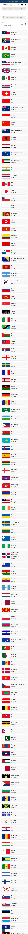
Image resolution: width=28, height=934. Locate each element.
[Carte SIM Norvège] (6, 380)
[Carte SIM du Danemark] (6, 670)
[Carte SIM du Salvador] (6, 633)
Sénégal (13, 865)
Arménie (13, 492)
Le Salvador (14, 632)
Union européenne (17, 153)
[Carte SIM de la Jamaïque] (6, 806)
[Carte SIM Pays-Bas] (6, 595)
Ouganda (14, 722)
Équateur (14, 579)
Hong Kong (14, 484)
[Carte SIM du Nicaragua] (6, 874)
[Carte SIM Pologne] (6, 617)
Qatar (13, 601)
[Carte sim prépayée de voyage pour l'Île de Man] (6, 716)
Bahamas (14, 858)
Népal (13, 730)
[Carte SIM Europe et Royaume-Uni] (6, 640)
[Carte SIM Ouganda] (6, 723)
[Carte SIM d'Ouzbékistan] (6, 418)
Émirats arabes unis (17, 160)
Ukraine (13, 515)
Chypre (13, 820)
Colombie (14, 235)
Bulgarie (13, 790)
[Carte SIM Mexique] (6, 78)
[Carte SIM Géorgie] (6, 357)
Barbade (13, 798)
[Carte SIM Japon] (6, 191)
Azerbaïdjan (14, 624)
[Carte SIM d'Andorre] (6, 312)
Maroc (13, 243)
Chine (13, 122)
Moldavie (14, 662)
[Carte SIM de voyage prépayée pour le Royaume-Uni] (6, 70)
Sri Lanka (14, 213)
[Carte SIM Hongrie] (6, 844)
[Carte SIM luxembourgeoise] (6, 919)
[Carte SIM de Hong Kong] (6, 485)
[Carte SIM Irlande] (6, 508)
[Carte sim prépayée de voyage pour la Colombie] (6, 236)
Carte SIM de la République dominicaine (15, 554)
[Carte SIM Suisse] (6, 93)
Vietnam (13, 228)
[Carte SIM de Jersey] (6, 889)
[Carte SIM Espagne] (6, 455)
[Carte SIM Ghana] (6, 572)
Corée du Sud (15, 281)
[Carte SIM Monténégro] (6, 267)
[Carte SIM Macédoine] (6, 610)
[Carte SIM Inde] (6, 169)
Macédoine (14, 609)
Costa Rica (14, 85)
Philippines (14, 424)
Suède (13, 364)
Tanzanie (14, 326)
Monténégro (15, 266)
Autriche (13, 699)
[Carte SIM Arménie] (6, 493)
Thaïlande (14, 175)
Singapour (14, 303)
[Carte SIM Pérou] (6, 184)
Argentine (14, 273)
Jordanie (13, 760)
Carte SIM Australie (17, 107)
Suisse (13, 92)
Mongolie (14, 745)
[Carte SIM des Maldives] (6, 693)
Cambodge (14, 477)
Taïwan (13, 341)
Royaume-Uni (15, 70)
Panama (13, 251)
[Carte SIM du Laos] (6, 753)
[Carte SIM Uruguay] (6, 565)
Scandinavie (15, 522)
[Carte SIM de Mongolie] (6, 746)
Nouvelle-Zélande (16, 130)
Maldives (14, 692)
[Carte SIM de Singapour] (6, 304)
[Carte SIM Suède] (6, 365)
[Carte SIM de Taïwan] (6, 342)
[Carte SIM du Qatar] (6, 602)
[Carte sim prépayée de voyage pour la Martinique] (6, 814)
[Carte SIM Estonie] (6, 912)
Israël (13, 205)
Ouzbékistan (15, 417)
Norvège (13, 379)
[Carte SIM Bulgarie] (6, 791)
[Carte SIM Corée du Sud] (6, 282)
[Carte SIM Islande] (6, 448)
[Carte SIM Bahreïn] (6, 768)
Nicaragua (14, 873)
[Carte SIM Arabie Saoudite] (6, 410)
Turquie (13, 100)
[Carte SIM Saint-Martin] (6, 783)
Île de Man (14, 715)
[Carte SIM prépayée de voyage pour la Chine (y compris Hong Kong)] (6, 123)
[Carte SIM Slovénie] (6, 897)
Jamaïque (14, 805)
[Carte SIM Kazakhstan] (6, 440)
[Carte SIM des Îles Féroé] (6, 470)
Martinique (14, 813)
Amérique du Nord (16, 62)
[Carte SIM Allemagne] (6, 395)
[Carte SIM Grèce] (6, 538)
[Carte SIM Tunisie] (6, 221)
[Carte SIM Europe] (6, 154)
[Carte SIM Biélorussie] (6, 433)
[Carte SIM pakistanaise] (6, 738)
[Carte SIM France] (6, 372)
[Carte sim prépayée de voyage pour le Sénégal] (6, 866)
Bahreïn (13, 767)
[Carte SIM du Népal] (6, 731)
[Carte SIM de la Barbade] (6, 798)
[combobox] (14, 8)
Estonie (13, 911)
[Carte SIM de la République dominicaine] (6, 555)
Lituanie (13, 530)
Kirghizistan (14, 677)
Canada (13, 47)
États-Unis (14, 32)
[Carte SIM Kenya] (6, 387)
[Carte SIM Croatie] (6, 829)
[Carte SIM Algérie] (6, 655)
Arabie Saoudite (16, 409)
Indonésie (14, 115)
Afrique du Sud (15, 39)
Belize (13, 926)
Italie (12, 319)
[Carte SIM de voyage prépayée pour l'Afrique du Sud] (6, 40)
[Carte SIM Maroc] (6, 244)
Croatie (13, 828)
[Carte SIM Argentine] (6, 274)
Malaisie (13, 500)
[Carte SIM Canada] (6, 48)
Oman (13, 334)
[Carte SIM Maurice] (6, 463)
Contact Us (3, 930)
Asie (12, 296)
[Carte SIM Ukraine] (6, 516)
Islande (13, 447)
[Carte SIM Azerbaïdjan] (6, 625)
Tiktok (13, 311)
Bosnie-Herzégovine (17, 258)
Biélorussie (14, 432)
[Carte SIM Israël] (6, 206)
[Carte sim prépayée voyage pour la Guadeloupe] (6, 776)
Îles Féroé (14, 469)
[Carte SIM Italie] (6, 319)
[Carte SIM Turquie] (6, 101)
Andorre (13, 401)
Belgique (14, 707)
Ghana (13, 571)
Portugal (13, 647)
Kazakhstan (14, 439)
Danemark (14, 669)
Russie (13, 288)
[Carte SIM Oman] (6, 335)
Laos (12, 752)
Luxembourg (15, 918)
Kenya (13, 386)
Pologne (13, 616)
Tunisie (13, 220)
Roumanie (14, 835)
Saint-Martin (15, 782)
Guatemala (14, 586)
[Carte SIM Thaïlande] (6, 176)
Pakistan (13, 737)
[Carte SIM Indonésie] (6, 116)
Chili (12, 198)
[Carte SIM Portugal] (6, 648)
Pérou (13, 183)
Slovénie (14, 896)
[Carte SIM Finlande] (6, 882)
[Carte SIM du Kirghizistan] (6, 678)
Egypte (13, 145)
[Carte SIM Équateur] (6, 580)
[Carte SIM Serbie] (6, 350)
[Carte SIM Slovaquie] (6, 904)
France (13, 371)
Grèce (13, 537)
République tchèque (17, 684)
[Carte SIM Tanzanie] (6, 327)
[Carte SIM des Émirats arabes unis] (6, 161)
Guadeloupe (15, 775)
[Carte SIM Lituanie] (6, 531)
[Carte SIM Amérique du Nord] (6, 63)
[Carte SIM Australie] (6, 108)
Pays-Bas (14, 594)
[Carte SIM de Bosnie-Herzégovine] (6, 259)
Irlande (13, 507)
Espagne (13, 454)
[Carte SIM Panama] (6, 252)
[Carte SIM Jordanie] (6, 761)
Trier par (4, 23)
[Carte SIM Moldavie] (6, 663)
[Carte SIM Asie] (6, 297)
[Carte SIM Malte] (6, 851)
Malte (13, 850)
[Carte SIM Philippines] (6, 425)
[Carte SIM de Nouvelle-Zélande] (6, 131)
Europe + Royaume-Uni (18, 639)
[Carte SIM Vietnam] (6, 229)
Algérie (13, 654)
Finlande (13, 881)
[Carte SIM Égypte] (6, 146)
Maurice (13, 462)
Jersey (13, 888)
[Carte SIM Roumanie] (6, 836)
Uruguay (13, 564)
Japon (13, 190)
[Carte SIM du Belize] (6, 927)
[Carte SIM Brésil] (6, 55)
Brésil (13, 54)
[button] (22, 5)
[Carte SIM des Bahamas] (6, 859)
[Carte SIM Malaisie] (6, 501)
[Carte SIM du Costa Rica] (6, 86)
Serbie (13, 349)
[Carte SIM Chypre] (6, 821)
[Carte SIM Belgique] (6, 708)
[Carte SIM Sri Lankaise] (6, 214)
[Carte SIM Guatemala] (6, 587)
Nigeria (13, 545)
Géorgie (13, 356)
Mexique (13, 77)
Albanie (13, 137)
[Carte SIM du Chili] (6, 199)
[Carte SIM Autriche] (6, 700)
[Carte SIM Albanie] (6, 138)
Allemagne (14, 394)
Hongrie (13, 843)
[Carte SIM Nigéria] (6, 546)
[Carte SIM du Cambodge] (6, 478)
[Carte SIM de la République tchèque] (6, 685)
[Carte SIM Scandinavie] (6, 523)
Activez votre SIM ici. (17, 1)
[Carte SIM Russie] (6, 289)
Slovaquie (14, 903)
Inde (12, 168)
